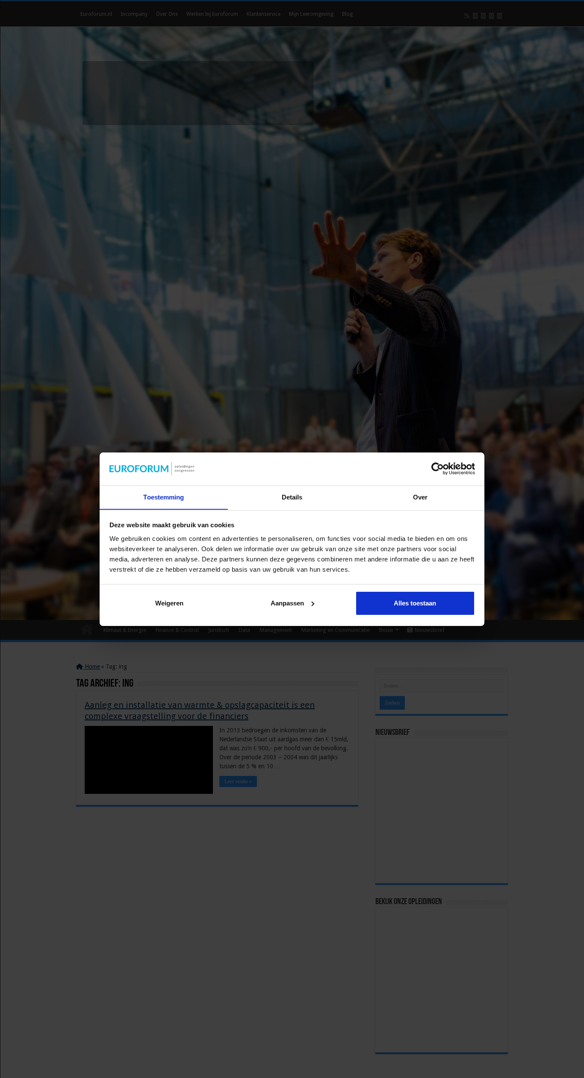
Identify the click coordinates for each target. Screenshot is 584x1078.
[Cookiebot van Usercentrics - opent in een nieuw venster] (437, 468)
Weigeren (169, 603)
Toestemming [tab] (163, 496)
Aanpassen (287, 603)
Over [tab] (420, 496)
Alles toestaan (415, 603)
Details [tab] (292, 496)
